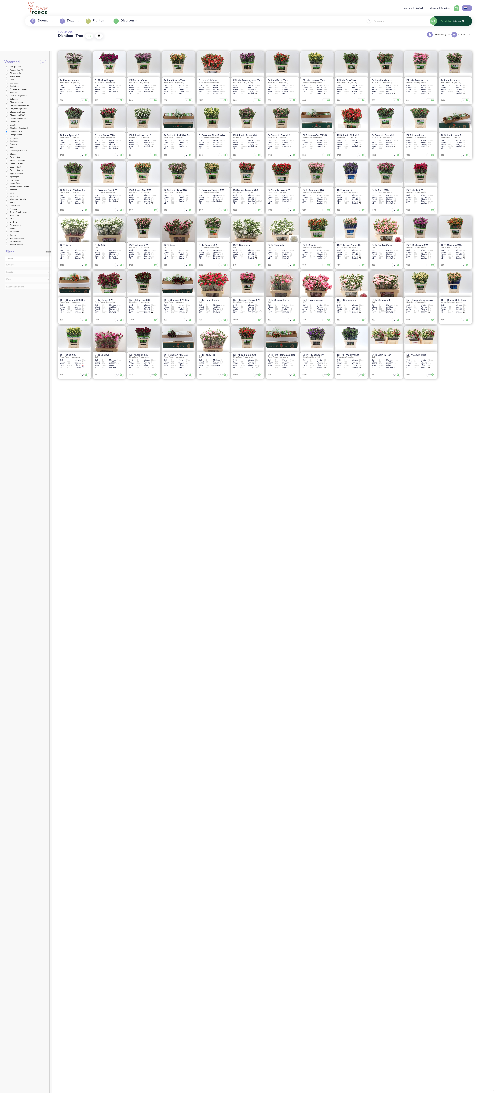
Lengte (9, 272)
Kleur (8, 279)
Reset (48, 252)
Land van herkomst (15, 287)
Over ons (408, 8)
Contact (419, 8)
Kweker (9, 265)
